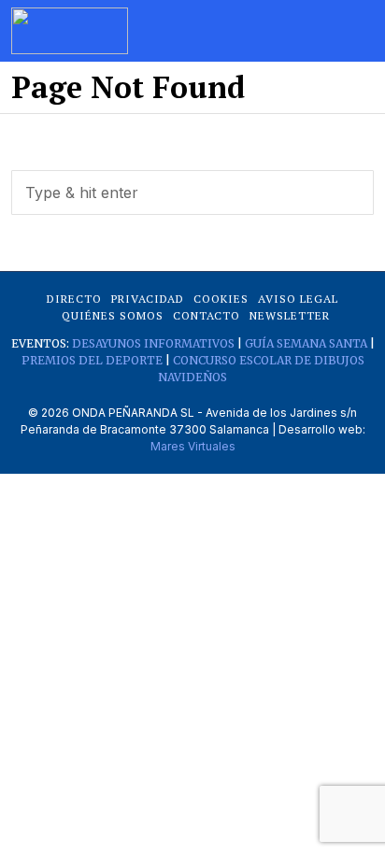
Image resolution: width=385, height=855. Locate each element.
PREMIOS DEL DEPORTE (92, 360)
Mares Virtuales (192, 446)
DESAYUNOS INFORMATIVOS (153, 343)
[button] (351, 192)
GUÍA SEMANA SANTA (306, 343)
